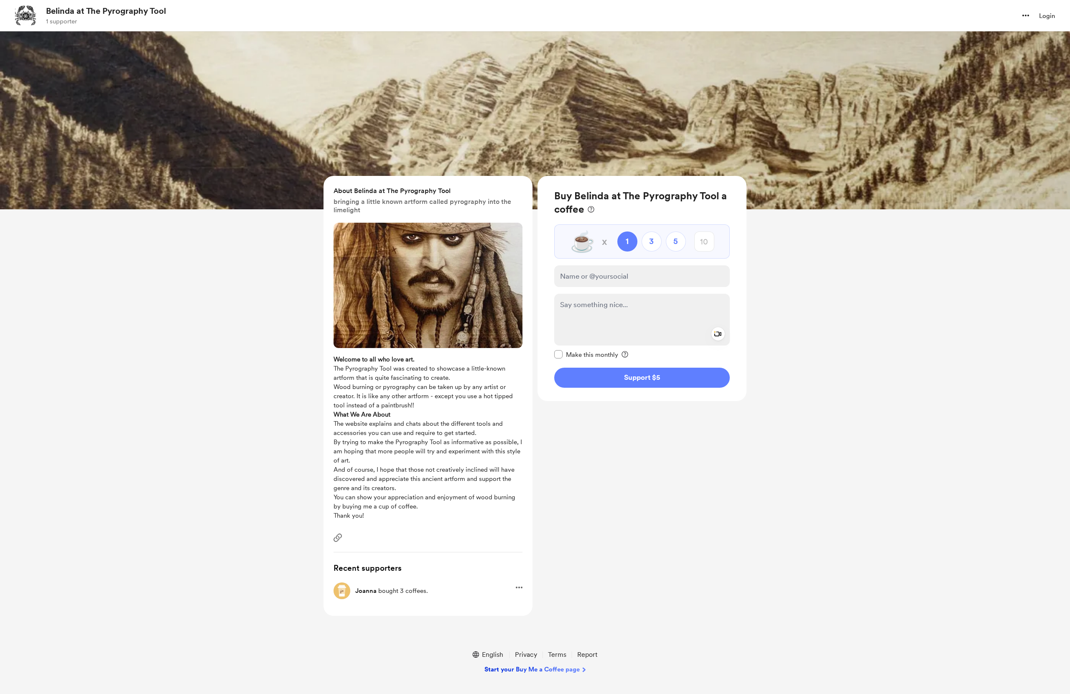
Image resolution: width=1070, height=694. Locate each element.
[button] (1025, 15)
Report (587, 654)
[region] (642, 288)
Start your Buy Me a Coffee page (532, 669)
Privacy (526, 654)
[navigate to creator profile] (25, 15)
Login (1047, 16)
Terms (557, 654)
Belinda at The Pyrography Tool (106, 11)
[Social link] (338, 538)
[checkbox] (586, 354)
